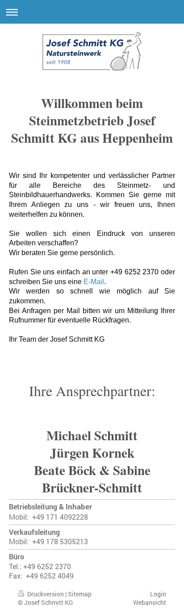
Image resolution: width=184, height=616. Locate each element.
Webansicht (149, 602)
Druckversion (45, 594)
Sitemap (80, 594)
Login (158, 594)
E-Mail (94, 281)
